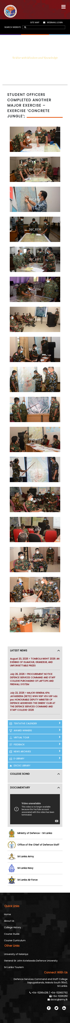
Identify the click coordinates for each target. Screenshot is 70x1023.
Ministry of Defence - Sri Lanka (34, 833)
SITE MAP (34, 22)
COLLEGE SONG (20, 774)
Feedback (19, 744)
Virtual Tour (21, 737)
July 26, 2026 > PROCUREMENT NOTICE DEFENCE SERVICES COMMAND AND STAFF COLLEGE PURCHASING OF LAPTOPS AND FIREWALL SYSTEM (32, 679)
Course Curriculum (15, 940)
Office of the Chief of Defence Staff (38, 844)
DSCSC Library (22, 765)
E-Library (19, 758)
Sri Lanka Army (25, 856)
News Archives (22, 751)
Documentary (20, 787)
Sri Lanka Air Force (27, 879)
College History (12, 927)
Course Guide (12, 934)
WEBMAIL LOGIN (55, 22)
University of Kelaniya (16, 954)
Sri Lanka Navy (25, 868)
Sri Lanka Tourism (14, 967)
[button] (63, 5)
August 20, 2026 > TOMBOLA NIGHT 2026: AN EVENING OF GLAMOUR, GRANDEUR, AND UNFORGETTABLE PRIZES (34, 662)
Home (7, 914)
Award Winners (23, 730)
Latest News (18, 650)
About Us (9, 920)
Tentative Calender (25, 723)
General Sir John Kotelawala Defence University (31, 960)
